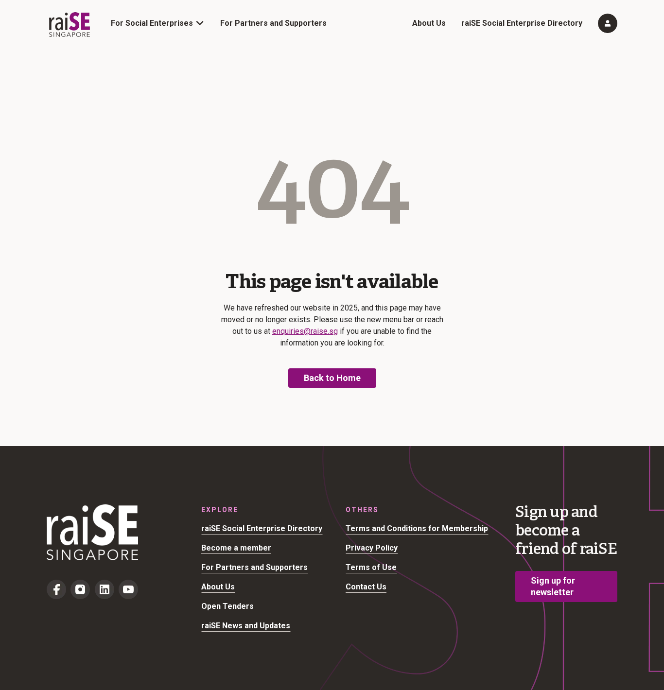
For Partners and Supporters (273, 23)
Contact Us (366, 586)
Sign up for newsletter (553, 586)
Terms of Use (371, 567)
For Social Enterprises (152, 23)
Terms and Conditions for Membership (417, 528)
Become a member (236, 547)
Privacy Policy (372, 547)
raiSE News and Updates (245, 625)
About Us (429, 23)
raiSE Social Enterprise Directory (521, 23)
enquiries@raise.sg (305, 331)
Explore (219, 510)
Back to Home (332, 378)
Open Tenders (227, 606)
